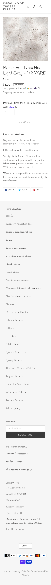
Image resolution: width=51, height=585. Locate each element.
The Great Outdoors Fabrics (20, 368)
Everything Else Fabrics (18, 256)
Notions (10, 304)
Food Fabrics (12, 272)
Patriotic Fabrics (14, 320)
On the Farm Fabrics (17, 312)
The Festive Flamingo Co (19, 470)
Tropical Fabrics (14, 376)
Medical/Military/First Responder (24, 288)
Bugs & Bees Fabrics (16, 248)
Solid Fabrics (12, 344)
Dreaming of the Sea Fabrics (13, 6)
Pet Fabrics (11, 336)
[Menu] (46, 6)
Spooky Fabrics (14, 360)
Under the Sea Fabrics (17, 384)
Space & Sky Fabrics (16, 352)
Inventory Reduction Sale (19, 224)
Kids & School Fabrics (17, 280)
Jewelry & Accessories (17, 454)
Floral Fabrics (13, 264)
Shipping (7, 92)
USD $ (25, 546)
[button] (21, 88)
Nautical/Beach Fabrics (18, 296)
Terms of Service (14, 400)
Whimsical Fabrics (16, 392)
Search (9, 216)
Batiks (9, 240)
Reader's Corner (14, 462)
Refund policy (13, 408)
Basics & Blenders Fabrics (19, 232)
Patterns (10, 328)
